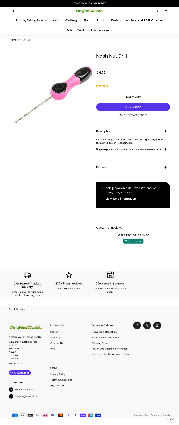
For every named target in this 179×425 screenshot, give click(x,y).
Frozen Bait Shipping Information (110, 348)
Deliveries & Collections (104, 332)
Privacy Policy (57, 374)
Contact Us (56, 343)
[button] (13, 11)
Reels (114, 20)
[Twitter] (147, 325)
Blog (52, 348)
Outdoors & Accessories (93, 30)
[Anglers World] (89, 11)
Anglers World (142, 415)
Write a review (133, 241)
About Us (55, 337)
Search (54, 332)
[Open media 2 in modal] (50, 94)
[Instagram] (157, 325)
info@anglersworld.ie (26, 396)
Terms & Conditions (61, 379)
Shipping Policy (100, 343)
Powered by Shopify (160, 415)
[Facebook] (137, 325)
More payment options (133, 115)
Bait (87, 20)
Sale (69, 30)
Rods (100, 20)
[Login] (158, 11)
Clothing (71, 20)
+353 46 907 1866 (24, 389)
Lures (54, 20)
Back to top (17, 309)
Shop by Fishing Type (29, 20)
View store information (120, 199)
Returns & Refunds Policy (105, 337)
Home (13, 40)
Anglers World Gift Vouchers (145, 20)
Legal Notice (57, 385)
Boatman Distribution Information (110, 354)
